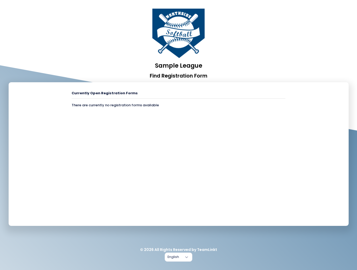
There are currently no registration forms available (115, 105)
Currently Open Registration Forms (105, 93)
